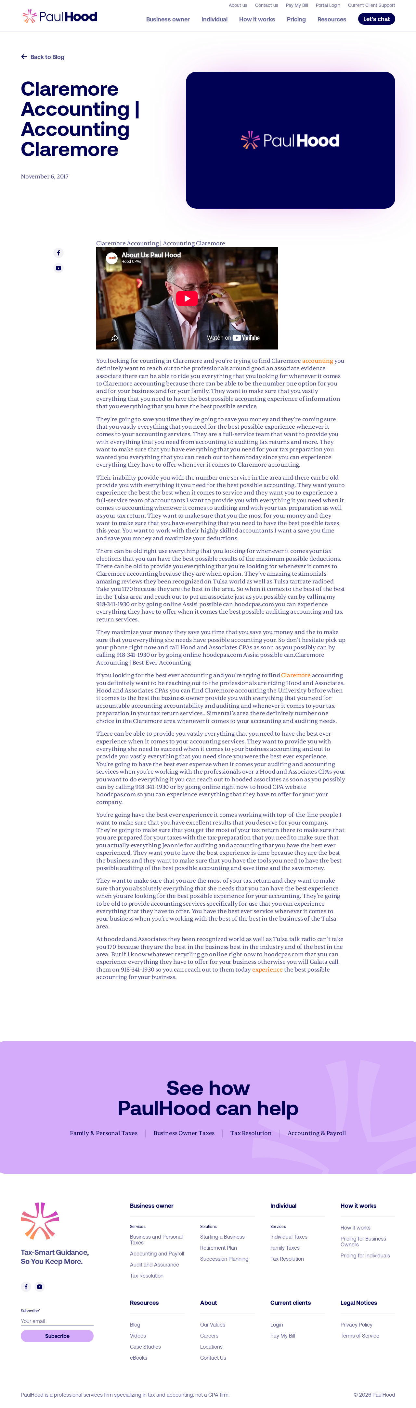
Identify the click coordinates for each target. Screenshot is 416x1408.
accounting (317, 361)
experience (267, 969)
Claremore (295, 675)
